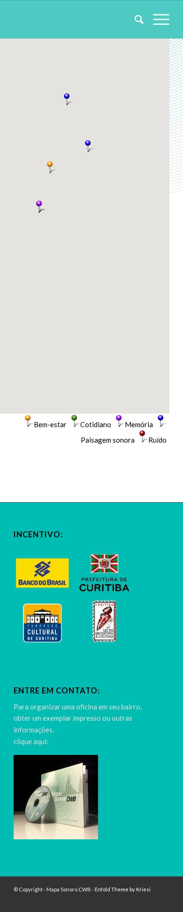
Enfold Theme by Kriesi (123, 889)
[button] (88, 146)
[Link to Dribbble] (162, 900)
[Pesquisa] (134, 19)
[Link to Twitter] (148, 900)
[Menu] (156, 19)
